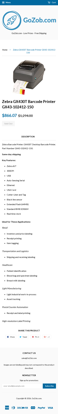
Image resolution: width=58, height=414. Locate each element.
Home (4, 49)
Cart (53, 2)
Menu (8, 2)
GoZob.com (37, 398)
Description (28, 136)
